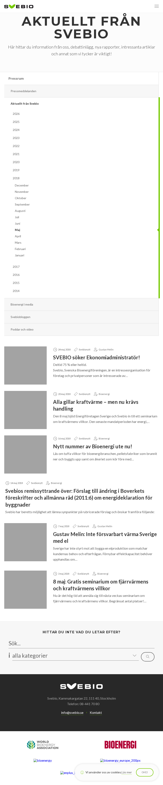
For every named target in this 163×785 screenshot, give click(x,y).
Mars (18, 242)
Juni (17, 223)
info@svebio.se (72, 712)
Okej (145, 772)
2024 (16, 130)
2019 (16, 170)
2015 (16, 283)
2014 (16, 291)
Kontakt (96, 712)
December (22, 185)
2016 (16, 274)
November (22, 191)
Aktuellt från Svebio (25, 103)
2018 (16, 178)
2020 (16, 162)
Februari (20, 249)
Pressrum (16, 78)
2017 (16, 266)
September (22, 204)
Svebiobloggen (20, 317)
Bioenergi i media (22, 304)
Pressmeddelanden (23, 91)
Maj (17, 230)
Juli (17, 217)
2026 (16, 113)
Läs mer (127, 772)
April (18, 236)
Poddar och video (22, 329)
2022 (16, 146)
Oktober (20, 198)
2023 (16, 138)
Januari (19, 255)
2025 (16, 122)
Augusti (20, 211)
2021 (16, 154)
